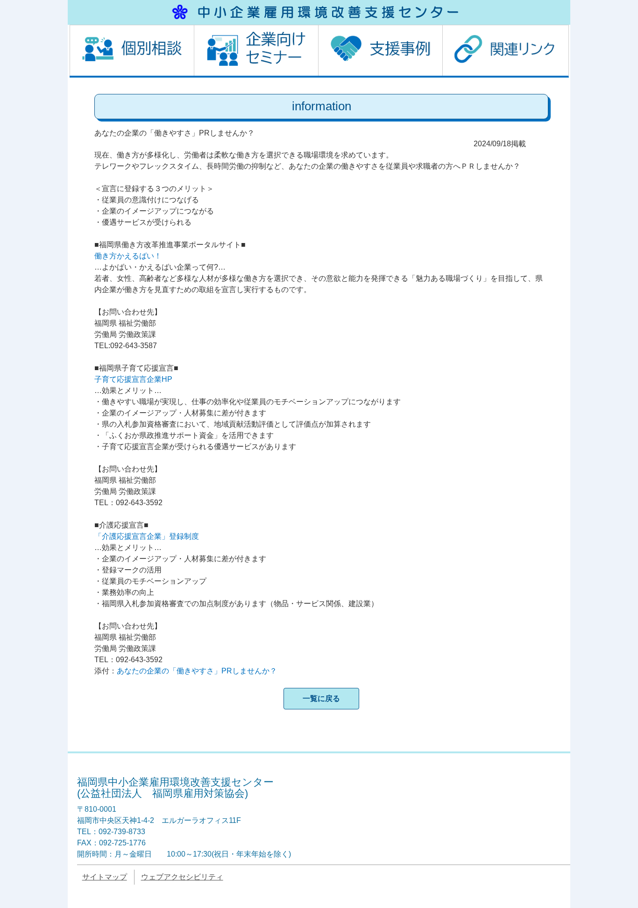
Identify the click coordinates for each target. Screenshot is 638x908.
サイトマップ (104, 877)
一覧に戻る (321, 698)
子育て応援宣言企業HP (133, 379)
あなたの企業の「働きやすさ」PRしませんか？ (197, 671)
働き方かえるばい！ (128, 256)
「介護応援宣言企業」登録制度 (146, 536)
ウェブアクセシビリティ (182, 877)
